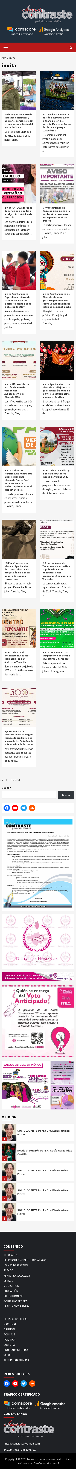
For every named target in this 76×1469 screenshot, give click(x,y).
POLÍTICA (9, 1339)
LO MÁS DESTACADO (16, 1265)
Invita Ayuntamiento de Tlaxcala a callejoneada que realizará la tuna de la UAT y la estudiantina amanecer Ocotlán (56, 391)
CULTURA (9, 1344)
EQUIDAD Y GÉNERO (16, 1350)
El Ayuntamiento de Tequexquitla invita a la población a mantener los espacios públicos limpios (56, 214)
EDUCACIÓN (11, 1291)
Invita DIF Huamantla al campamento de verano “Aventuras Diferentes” (56, 655)
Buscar (6, 787)
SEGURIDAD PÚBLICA (16, 1360)
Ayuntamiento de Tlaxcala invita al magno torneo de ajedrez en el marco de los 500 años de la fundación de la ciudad (19, 738)
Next (17, 780)
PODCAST (9, 1334)
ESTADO (8, 1270)
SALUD (7, 1355)
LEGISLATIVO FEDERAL (17, 1306)
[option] (38, 1133)
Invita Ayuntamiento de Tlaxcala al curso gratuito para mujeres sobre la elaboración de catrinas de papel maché (56, 300)
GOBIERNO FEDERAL (16, 1301)
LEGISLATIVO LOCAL (16, 1319)
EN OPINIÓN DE (13, 1296)
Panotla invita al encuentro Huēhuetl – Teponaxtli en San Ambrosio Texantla (17, 657)
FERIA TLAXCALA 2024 (17, 1275)
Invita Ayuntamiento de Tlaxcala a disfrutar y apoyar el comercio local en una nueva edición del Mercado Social (18, 121)
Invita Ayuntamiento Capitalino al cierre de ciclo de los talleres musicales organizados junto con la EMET (17, 300)
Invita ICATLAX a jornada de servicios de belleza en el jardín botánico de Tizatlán (18, 212)
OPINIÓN (9, 1329)
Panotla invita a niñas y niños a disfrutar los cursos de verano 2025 (55, 473)
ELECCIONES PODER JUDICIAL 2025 (25, 1260)
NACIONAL (10, 1324)
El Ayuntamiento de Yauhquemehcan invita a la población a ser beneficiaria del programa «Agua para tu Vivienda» (56, 571)
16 (12, 780)
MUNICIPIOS (11, 1286)
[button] (26, 1085)
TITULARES (10, 1255)
